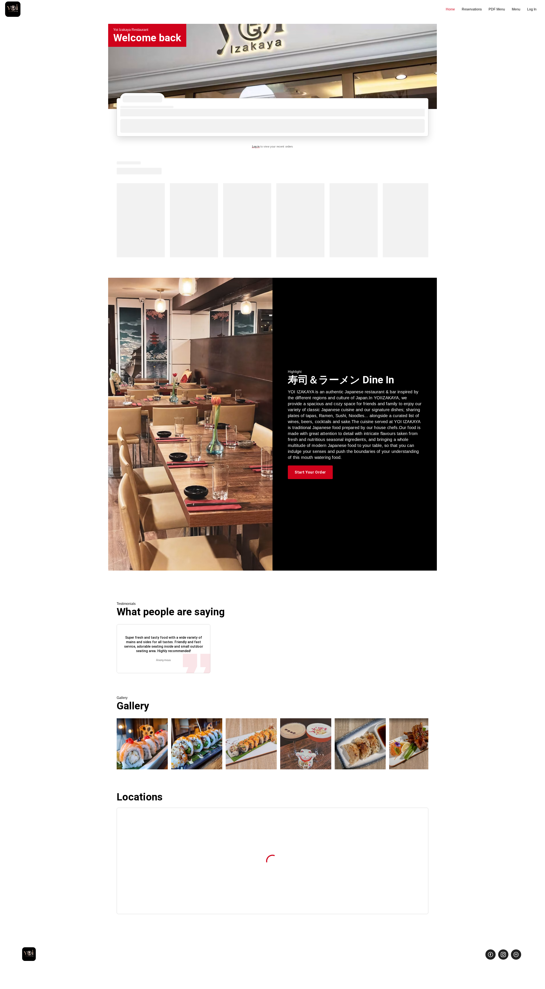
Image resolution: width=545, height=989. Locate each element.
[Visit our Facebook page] (490, 954)
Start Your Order (310, 472)
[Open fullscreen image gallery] (142, 743)
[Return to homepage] (29, 954)
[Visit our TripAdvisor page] (516, 954)
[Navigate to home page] (223, 9)
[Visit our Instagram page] (503, 954)
